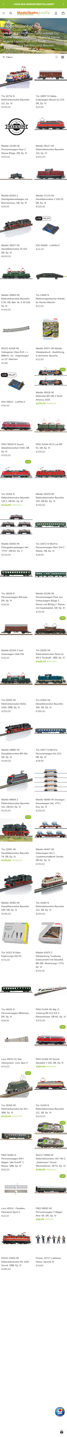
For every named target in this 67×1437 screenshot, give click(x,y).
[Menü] (3, 13)
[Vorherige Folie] (3, 4)
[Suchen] (10, 13)
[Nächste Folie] (63, 4)
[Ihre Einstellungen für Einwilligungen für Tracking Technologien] (61, 1431)
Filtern (9, 57)
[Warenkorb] (63, 13)
